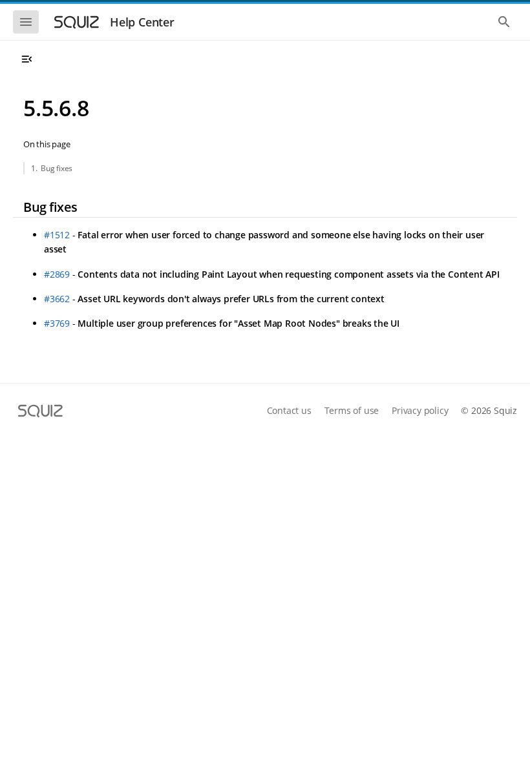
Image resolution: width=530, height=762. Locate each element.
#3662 (57, 299)
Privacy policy (420, 410)
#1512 (57, 235)
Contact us (289, 410)
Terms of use (351, 410)
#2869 (57, 274)
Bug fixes (56, 168)
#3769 (57, 323)
